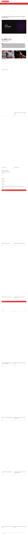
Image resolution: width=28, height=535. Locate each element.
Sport (9, 3)
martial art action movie (8, 46)
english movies (6, 45)
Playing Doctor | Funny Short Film (5, 69)
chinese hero (11, 44)
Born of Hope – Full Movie (4, 167)
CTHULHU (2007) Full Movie (16, 167)
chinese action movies (7, 44)
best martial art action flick (20, 43)
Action (4, 43)
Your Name (3, 178)
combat (22, 44)
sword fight (3, 47)
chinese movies (18, 44)
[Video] (5, 1)
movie (19, 46)
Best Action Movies (14, 43)
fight (9, 45)
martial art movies (14, 46)
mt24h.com (23, 46)
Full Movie (18, 45)
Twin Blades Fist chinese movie (22, 47)
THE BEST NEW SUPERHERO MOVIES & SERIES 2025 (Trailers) (19, 243)
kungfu (4, 46)
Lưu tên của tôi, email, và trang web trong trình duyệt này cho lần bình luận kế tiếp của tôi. (13, 186)
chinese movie (15, 44)
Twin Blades (11, 47)
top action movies (7, 47)
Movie (6, 3)
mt (21, 46)
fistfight (15, 45)
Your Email (3, 181)
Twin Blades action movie (15, 47)
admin (10, 40)
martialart (17, 46)
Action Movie (6, 43)
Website (3, 183)
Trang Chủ (3, 3)
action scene (10, 43)
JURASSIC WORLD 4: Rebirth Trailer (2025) (5, 243)
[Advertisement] (14, 10)
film (13, 45)
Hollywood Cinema (22, 45)
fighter (11, 45)
